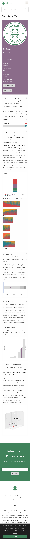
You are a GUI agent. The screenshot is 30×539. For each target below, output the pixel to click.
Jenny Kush (7, 126)
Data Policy (23, 498)
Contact (7, 496)
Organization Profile (8, 85)
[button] (26, 3)
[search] (15, 9)
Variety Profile (7, 90)
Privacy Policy (15, 498)
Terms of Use (7, 498)
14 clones (23, 101)
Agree (15, 536)
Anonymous (6, 54)
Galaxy (23, 496)
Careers (15, 500)
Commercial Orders (15, 496)
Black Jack (7, 123)
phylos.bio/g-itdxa (7, 81)
